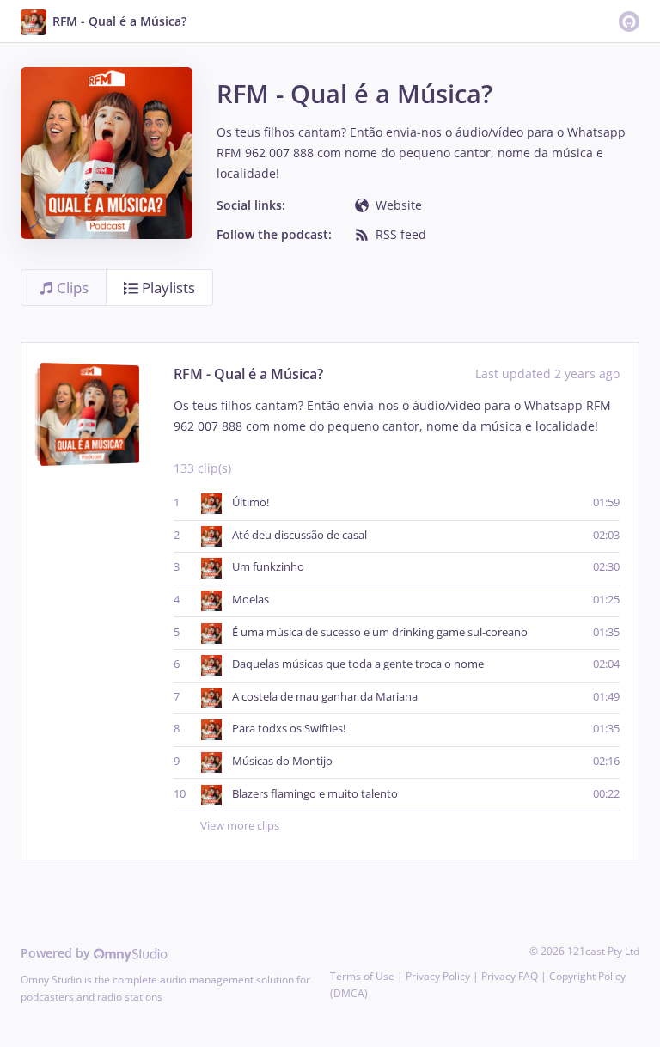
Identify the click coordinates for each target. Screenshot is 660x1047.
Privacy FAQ (509, 976)
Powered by (57, 953)
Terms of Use (362, 976)
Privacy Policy (438, 976)
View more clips (239, 825)
